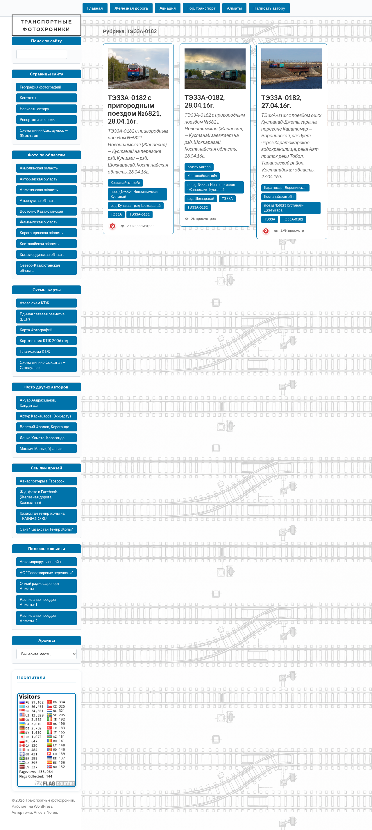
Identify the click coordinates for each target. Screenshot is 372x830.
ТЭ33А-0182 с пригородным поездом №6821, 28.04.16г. (134, 109)
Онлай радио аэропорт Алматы (39, 586)
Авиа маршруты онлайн (40, 561)
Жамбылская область (39, 222)
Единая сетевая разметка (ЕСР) (42, 316)
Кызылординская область (42, 254)
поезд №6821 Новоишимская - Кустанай (135, 194)
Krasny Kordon (199, 166)
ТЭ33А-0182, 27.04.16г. (281, 101)
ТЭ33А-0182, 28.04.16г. (205, 101)
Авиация (168, 8)
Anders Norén (45, 812)
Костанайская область (39, 243)
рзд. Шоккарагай (200, 198)
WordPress (43, 806)
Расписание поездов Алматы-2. (38, 618)
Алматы (234, 8)
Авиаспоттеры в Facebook (42, 481)
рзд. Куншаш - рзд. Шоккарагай (136, 205)
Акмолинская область (39, 168)
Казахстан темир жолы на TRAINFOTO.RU (42, 516)
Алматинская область (39, 189)
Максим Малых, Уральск (41, 448)
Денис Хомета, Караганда (42, 437)
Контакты (28, 97)
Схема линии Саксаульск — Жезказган (44, 133)
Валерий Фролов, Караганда (44, 426)
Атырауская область (38, 200)
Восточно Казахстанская (41, 211)
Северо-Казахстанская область (40, 268)
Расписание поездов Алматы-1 (38, 602)
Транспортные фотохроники (46, 25)
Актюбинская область (39, 179)
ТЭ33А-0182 (139, 214)
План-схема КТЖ (35, 351)
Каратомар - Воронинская (285, 187)
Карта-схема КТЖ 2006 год (44, 340)
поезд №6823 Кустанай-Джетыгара (283, 207)
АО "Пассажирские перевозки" (46, 572)
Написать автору (269, 8)
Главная (95, 8)
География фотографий (40, 87)
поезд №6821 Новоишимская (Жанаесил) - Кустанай (211, 187)
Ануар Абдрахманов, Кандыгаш (38, 403)
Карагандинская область (41, 232)
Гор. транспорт (201, 8)
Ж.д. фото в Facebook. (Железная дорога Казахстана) (39, 496)
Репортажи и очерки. (37, 119)
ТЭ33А (116, 214)
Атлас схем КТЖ (34, 303)
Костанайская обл (125, 182)
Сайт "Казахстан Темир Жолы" (46, 529)
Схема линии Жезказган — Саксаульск (43, 365)
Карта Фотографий (36, 330)
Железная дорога (131, 8)
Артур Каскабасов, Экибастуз (45, 416)
